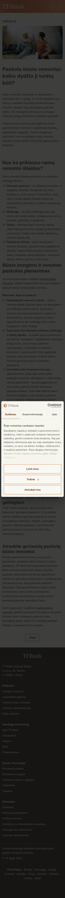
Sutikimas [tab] (10, 414)
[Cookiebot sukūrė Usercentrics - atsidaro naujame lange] (47, 405)
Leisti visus (32, 469)
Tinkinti (31, 479)
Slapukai (10, 457)
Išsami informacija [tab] (32, 414)
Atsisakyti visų (32, 489)
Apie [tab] (54, 414)
